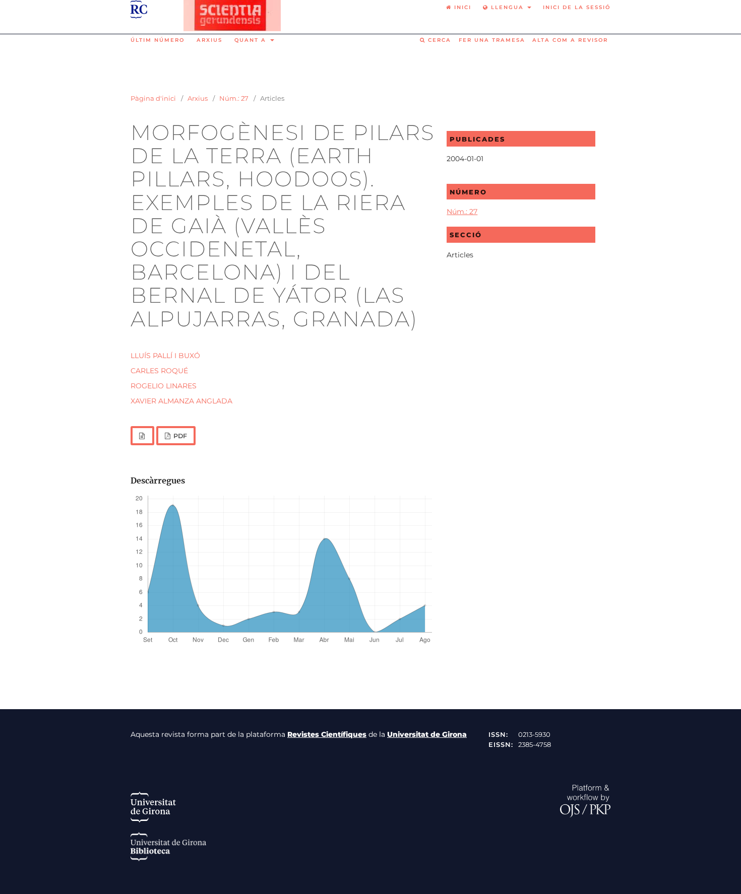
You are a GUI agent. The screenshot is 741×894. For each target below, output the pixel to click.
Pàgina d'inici (153, 98)
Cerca (438, 40)
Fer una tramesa (492, 40)
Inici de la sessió (576, 7)
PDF (179, 436)
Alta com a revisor (570, 40)
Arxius (209, 40)
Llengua (507, 7)
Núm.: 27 (234, 98)
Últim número (157, 40)
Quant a (251, 40)
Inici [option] (461, 7)
